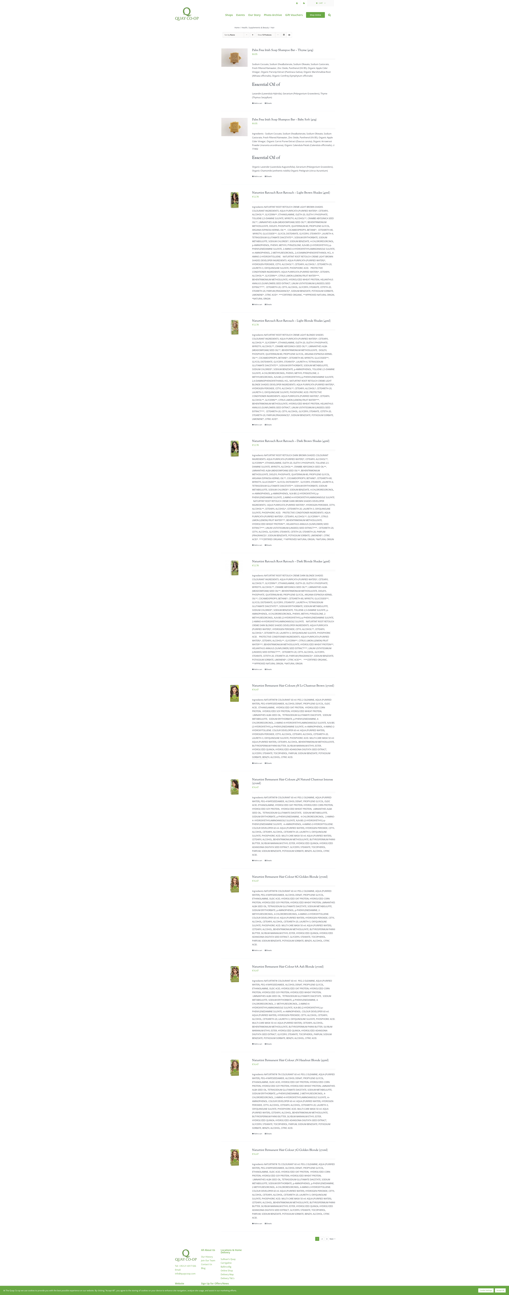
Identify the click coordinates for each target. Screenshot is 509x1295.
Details (269, 103)
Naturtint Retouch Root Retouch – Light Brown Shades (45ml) (291, 193)
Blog (203, 1268)
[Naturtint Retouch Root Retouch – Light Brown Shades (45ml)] (234, 200)
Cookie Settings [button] (486, 1290)
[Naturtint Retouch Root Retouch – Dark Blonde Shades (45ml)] (234, 569)
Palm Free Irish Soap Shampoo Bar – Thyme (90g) (282, 50)
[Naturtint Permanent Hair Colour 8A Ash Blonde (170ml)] (234, 974)
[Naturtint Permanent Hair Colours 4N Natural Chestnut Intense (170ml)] (234, 787)
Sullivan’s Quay (228, 1259)
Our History (207, 1256)
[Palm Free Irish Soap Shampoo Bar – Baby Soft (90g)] (234, 127)
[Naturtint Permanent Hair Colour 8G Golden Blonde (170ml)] (234, 884)
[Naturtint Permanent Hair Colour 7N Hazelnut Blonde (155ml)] (234, 1068)
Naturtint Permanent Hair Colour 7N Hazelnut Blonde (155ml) (290, 1060)
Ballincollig (226, 1266)
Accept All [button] (500, 1290)
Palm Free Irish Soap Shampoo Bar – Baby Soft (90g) (284, 120)
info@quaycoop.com (185, 1273)
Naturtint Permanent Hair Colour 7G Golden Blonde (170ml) (290, 1150)
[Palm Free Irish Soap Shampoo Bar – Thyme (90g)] (234, 57)
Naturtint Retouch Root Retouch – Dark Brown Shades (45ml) (291, 441)
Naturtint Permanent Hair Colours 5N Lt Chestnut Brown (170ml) (293, 686)
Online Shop (227, 1270)
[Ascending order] (252, 35)
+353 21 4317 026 (187, 1265)
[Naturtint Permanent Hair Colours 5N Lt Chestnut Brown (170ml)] (234, 693)
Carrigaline (226, 1262)
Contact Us (206, 1264)
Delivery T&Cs (227, 1278)
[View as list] (289, 34)
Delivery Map (227, 1274)
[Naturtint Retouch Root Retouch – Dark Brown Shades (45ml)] (234, 448)
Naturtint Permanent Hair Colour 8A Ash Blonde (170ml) (288, 967)
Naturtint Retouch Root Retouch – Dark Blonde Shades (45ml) (291, 561)
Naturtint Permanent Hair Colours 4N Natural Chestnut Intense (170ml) (292, 782)
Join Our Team (208, 1260)
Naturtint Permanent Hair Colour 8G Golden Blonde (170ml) (290, 877)
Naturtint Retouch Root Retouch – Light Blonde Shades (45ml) (291, 321)
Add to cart (258, 103)
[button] (329, 15)
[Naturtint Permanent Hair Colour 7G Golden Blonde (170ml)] (234, 1157)
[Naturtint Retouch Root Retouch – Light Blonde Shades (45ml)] (234, 328)
